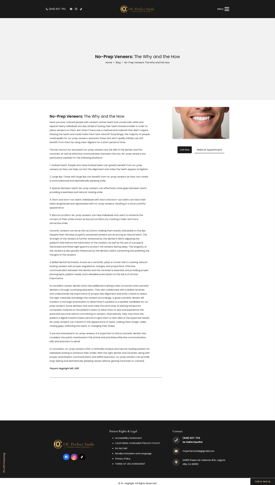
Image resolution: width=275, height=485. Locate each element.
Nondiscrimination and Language (133, 453)
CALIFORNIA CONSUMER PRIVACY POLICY (137, 443)
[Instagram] (76, 9)
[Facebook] (71, 9)
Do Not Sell (121, 448)
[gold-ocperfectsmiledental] (137, 9)
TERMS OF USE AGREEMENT (130, 463)
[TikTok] (81, 9)
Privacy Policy (122, 458)
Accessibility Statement (128, 438)
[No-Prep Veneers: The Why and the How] (201, 109)
